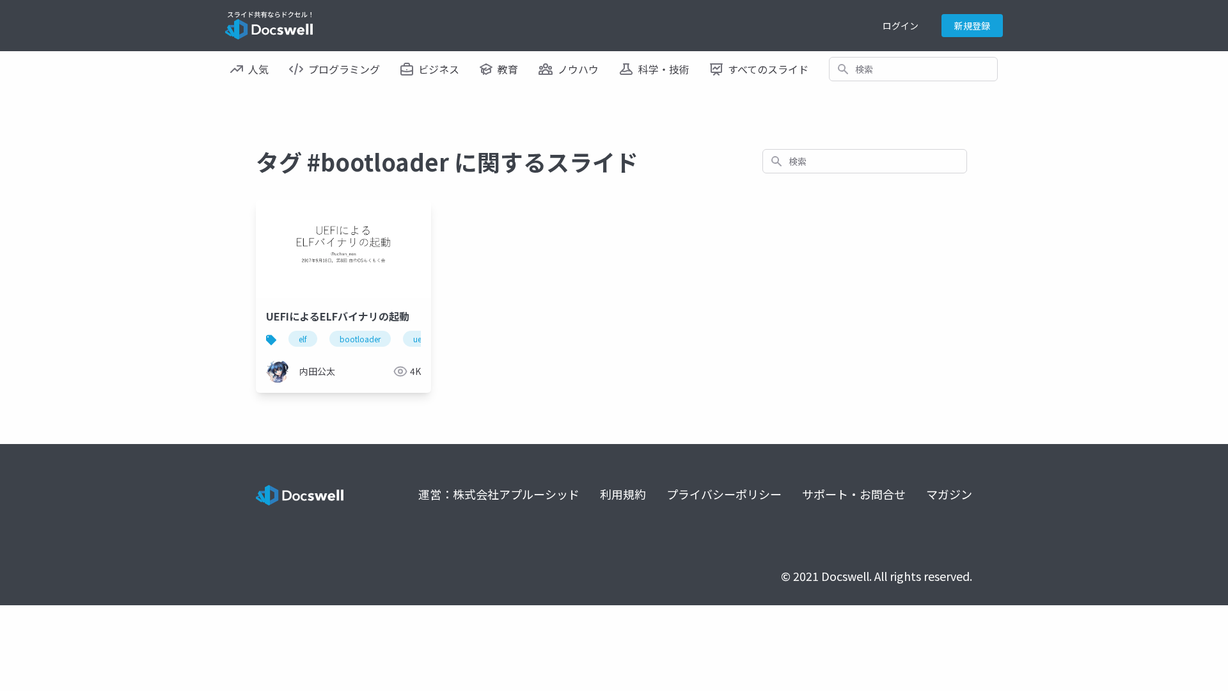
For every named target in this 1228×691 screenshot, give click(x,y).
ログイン (900, 25)
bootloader (360, 338)
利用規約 (623, 494)
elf (303, 338)
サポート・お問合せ (854, 494)
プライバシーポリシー (724, 494)
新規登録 (972, 25)
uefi (419, 338)
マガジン (949, 494)
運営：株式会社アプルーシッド (498, 494)
